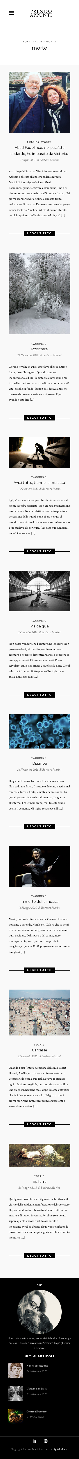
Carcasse (39, 1050)
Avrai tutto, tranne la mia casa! (40, 483)
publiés (33, 142)
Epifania (40, 1181)
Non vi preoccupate (37, 1365)
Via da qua (40, 626)
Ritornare (39, 349)
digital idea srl (60, 1449)
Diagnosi (39, 763)
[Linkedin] (33, 1441)
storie (46, 142)
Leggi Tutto (39, 233)
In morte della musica (39, 902)
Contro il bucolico (37, 1411)
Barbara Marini (49, 160)
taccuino (39, 344)
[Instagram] (45, 1441)
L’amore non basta (37, 1388)
